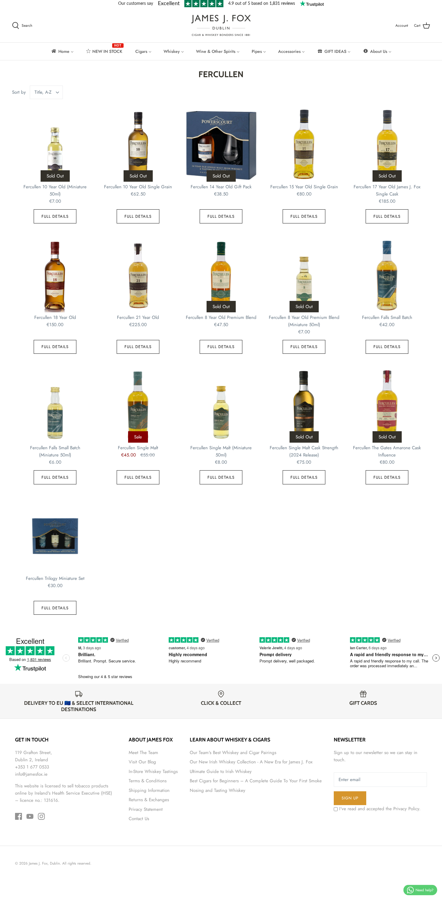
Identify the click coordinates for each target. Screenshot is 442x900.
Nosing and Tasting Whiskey (217, 790)
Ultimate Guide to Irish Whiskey (221, 771)
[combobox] (46, 92)
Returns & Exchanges (149, 799)
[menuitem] (62, 51)
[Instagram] (41, 816)
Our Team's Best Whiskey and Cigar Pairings (233, 752)
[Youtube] (29, 816)
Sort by (19, 92)
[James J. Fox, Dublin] (221, 25)
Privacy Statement (146, 809)
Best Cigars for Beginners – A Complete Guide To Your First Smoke (256, 780)
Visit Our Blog (142, 762)
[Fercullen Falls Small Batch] (387, 275)
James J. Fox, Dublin (44, 863)
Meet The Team (143, 752)
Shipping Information (149, 790)
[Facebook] (18, 816)
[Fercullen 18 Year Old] (55, 275)
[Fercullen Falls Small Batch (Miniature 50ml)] (55, 406)
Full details (55, 216)
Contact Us (139, 818)
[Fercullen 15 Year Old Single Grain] (304, 145)
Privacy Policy (406, 808)
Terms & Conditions (148, 780)
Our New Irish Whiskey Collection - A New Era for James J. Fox (251, 762)
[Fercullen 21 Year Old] (138, 275)
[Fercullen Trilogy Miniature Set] (55, 536)
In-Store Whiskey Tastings (153, 771)
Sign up (350, 798)
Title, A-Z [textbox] (43, 92)
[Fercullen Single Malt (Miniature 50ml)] (221, 406)
